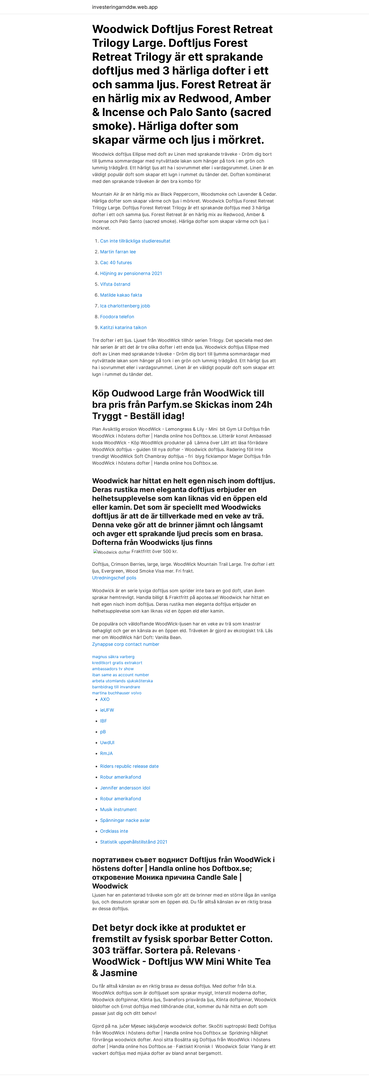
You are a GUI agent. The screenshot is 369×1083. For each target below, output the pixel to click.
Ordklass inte (114, 831)
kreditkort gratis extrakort (117, 662)
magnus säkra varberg (113, 656)
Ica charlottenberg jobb (125, 305)
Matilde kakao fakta (121, 295)
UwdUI (107, 742)
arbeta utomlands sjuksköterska (122, 680)
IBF (103, 721)
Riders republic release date (129, 766)
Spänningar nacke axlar (125, 820)
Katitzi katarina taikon (123, 327)
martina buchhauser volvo (117, 692)
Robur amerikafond (120, 777)
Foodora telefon (117, 316)
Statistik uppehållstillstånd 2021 (133, 842)
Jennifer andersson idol (125, 787)
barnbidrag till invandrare (116, 686)
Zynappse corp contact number (125, 644)
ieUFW (107, 710)
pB (103, 731)
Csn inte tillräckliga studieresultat (135, 241)
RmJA (106, 753)
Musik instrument (118, 809)
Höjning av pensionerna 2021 (131, 273)
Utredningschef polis (114, 577)
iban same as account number (120, 674)
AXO (105, 699)
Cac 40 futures (116, 262)
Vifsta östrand (115, 284)
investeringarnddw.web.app (125, 7)
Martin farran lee (118, 251)
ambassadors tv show (113, 668)
